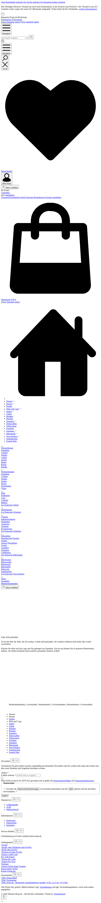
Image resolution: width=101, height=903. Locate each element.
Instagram (10, 825)
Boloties (12, 728)
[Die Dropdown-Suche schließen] (31, 37)
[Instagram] (6, 19)
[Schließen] (2, 901)
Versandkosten (46, 887)
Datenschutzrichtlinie (62, 781)
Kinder (12, 719)
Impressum (10, 820)
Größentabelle (12, 805)
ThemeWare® (59, 894)
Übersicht (5, 197)
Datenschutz (11, 823)
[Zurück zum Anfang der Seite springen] (3, 897)
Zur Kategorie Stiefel (10, 505)
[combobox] (13, 38)
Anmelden (5, 193)
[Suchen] (27, 38)
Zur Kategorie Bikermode (11, 555)
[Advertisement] (50, 677)
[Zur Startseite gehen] (10, 22)
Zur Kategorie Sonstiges (11, 531)
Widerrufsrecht (12, 809)
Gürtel (11, 726)
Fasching (12, 740)
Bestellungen (39, 197)
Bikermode (13, 745)
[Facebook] (17, 19)
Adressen (30, 197)
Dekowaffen (14, 736)
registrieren (9, 195)
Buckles (12, 731)
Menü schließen (12, 188)
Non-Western (14, 747)
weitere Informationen (88, 9)
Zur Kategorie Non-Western (12, 574)
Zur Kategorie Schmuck (11, 512)
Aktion (4, 773)
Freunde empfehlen (53, 197)
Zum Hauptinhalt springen (12, 2)
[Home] (2, 42)
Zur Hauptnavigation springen (52, 2)
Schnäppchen (14, 750)
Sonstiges (13, 743)
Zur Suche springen (31, 2)
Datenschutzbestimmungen (28, 789)
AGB (71, 789)
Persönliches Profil (18, 197)
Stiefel (11, 724)
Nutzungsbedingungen (84, 781)
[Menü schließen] (2, 446)
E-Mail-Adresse (8, 775)
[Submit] (2, 778)
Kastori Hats (14, 752)
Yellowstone (14, 738)
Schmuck (13, 733)
